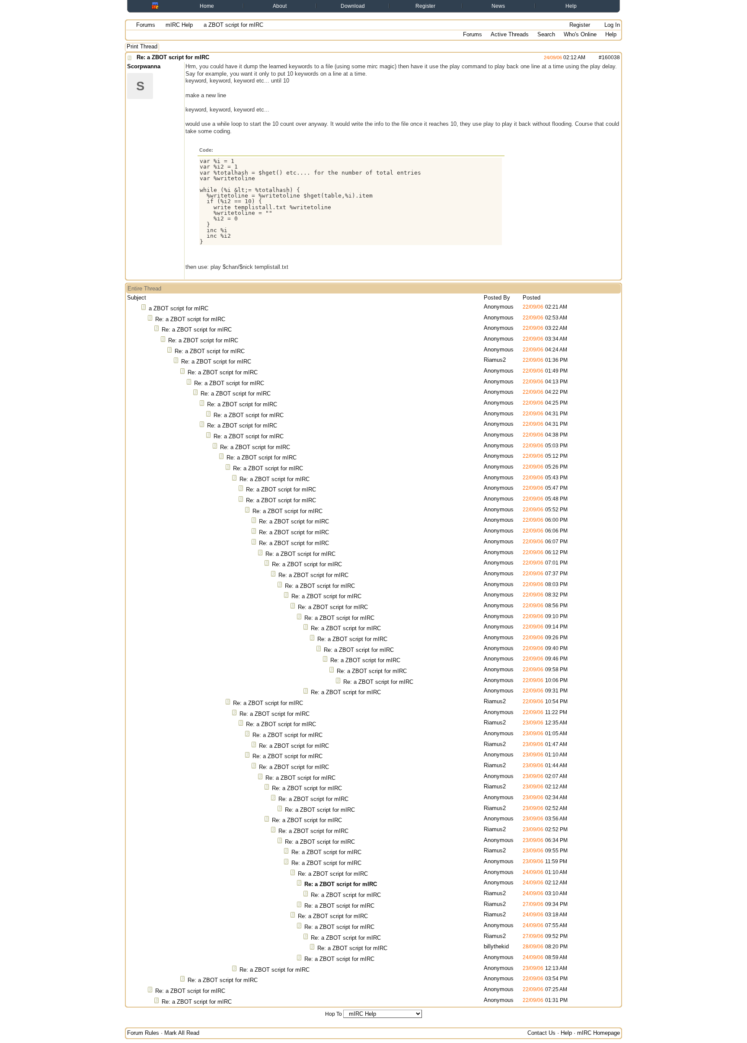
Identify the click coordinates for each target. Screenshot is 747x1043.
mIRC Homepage (598, 1033)
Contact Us (541, 1033)
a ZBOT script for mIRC (178, 308)
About (280, 6)
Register (425, 6)
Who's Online (580, 34)
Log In (611, 25)
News (498, 6)
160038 (611, 57)
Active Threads (510, 34)
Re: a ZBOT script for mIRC (173, 57)
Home (207, 6)
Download (353, 6)
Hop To (333, 1014)
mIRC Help (179, 25)
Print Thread (142, 46)
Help (571, 6)
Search (546, 34)
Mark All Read (181, 1033)
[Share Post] (589, 57)
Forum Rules (143, 1033)
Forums (145, 25)
